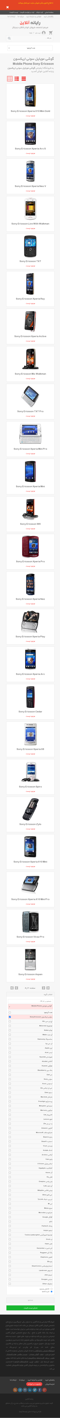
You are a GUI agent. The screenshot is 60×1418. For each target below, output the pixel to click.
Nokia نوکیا (48, 1030)
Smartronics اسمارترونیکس (42, 1266)
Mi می (50, 1204)
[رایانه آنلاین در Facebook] (39, 1390)
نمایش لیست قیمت (30, 1308)
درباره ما (21, 16)
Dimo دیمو (48, 1092)
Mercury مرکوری (46, 1110)
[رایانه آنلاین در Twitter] (35, 1390)
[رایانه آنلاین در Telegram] (20, 1390)
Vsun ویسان (47, 1146)
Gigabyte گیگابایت (45, 1168)
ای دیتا (46, 1361)
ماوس (52, 1358)
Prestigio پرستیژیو (45, 1101)
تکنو (50, 1221)
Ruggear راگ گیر (46, 1252)
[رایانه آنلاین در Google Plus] (44, 1390)
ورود (30, 33)
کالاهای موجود (44, 1289)
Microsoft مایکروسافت (44, 1132)
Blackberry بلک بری (45, 1070)
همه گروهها (48, 1012)
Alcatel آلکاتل (47, 1061)
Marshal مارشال (46, 1097)
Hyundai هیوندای (45, 1057)
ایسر (51, 1361)
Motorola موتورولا (45, 1026)
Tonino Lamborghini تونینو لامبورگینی (38, 1235)
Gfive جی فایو (47, 1195)
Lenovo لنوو (48, 1119)
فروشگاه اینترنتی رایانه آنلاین (44, 1350)
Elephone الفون (46, 1257)
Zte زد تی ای (47, 1123)
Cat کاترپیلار (48, 1115)
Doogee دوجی (46, 1279)
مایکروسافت (23, 1361)
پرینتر (47, 1358)
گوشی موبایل (34, 1354)
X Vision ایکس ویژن (45, 1164)
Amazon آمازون (46, 1128)
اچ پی (31, 1361)
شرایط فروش (49, 1384)
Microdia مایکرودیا (45, 1212)
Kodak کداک (47, 1150)
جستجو (30, 1300)
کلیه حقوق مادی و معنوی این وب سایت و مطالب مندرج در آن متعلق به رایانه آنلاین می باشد (29, 1404)
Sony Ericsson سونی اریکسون (41, 1017)
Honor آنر (49, 1172)
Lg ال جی (48, 1043)
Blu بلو (49, 1261)
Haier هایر (48, 1244)
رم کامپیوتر (32, 1358)
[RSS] (15, 1390)
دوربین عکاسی (22, 1354)
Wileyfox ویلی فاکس (45, 1190)
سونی (8, 1358)
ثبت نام (37, 33)
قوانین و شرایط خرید (33, 16)
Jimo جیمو (48, 1275)
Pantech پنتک (47, 1226)
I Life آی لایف (47, 1186)
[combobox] (30, 48)
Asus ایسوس (47, 1083)
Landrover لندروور (45, 1270)
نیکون (36, 1361)
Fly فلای (49, 1177)
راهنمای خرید (48, 16)
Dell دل (49, 1075)
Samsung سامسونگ (45, 1039)
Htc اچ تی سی (47, 1021)
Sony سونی (48, 1079)
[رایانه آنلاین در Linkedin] (30, 1390)
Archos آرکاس (47, 1155)
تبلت (41, 1354)
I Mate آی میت (47, 1035)
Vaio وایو (48, 1159)
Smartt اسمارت (46, 1141)
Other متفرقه (47, 1284)
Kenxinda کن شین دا (44, 1248)
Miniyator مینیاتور (45, 1106)
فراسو (16, 1361)
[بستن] (7, 7)
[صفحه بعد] (43, 987)
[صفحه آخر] (48, 987)
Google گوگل (47, 1217)
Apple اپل (48, 1048)
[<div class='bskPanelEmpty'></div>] (50, 33)
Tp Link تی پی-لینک (45, 1199)
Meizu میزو (48, 1208)
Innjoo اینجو (48, 1230)
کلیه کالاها (45, 1291)
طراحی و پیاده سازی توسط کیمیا (30, 1411)
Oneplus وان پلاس (45, 1181)
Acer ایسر (48, 1052)
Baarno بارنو (47, 1137)
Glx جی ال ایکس (46, 1088)
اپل (41, 1361)
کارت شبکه (40, 1358)
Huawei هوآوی (47, 1066)
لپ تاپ (47, 1354)
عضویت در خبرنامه (34, 1384)
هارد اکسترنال (11, 1354)
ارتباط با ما (11, 16)
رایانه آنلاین (29, 1399)
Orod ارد (49, 1239)
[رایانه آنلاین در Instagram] (25, 1390)
